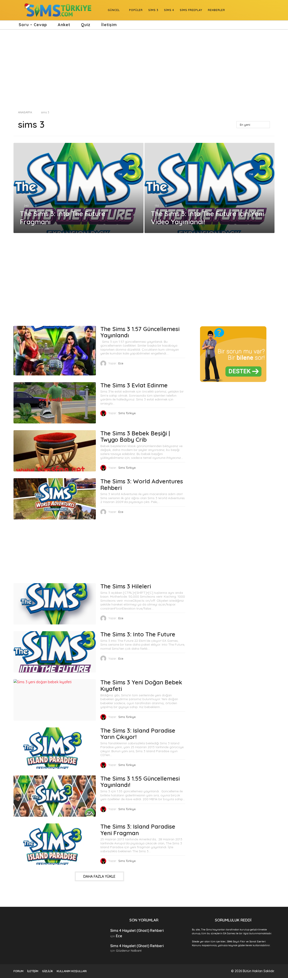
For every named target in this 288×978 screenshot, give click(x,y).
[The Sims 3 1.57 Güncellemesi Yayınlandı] (55, 350)
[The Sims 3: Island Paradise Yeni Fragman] (55, 844)
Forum (18, 971)
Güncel (114, 10)
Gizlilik (47, 971)
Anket (64, 24)
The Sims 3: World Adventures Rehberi (141, 484)
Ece (119, 936)
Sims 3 (153, 10)
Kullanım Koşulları (72, 971)
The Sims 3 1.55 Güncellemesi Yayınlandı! (140, 782)
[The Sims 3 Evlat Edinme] (55, 402)
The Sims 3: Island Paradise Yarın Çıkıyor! (137, 734)
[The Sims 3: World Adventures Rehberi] (55, 498)
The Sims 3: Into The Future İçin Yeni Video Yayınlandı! (207, 217)
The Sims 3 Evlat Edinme (134, 385)
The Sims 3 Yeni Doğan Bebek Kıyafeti (141, 685)
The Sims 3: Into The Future (137, 634)
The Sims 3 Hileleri (125, 586)
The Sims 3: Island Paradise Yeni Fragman (137, 830)
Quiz (85, 24)
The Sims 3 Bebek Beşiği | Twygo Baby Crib (135, 436)
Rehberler (216, 10)
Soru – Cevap (33, 24)
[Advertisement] (144, 67)
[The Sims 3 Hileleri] (55, 603)
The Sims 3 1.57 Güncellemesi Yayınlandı (140, 332)
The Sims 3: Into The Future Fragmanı (62, 217)
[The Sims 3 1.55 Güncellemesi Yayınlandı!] (55, 796)
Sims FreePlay (191, 10)
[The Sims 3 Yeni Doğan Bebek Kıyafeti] (55, 699)
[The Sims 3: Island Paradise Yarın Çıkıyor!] (55, 748)
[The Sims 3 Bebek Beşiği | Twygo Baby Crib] (55, 450)
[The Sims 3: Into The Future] (55, 651)
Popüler (136, 10)
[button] (16, 10)
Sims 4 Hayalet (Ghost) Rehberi (137, 930)
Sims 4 (169, 10)
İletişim (109, 24)
